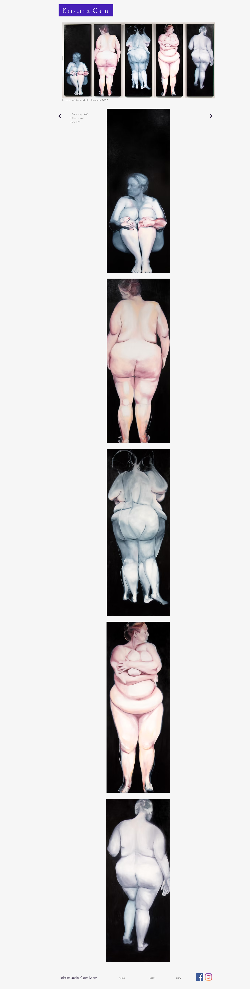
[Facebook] (199, 977)
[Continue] (60, 116)
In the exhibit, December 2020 (85, 100)
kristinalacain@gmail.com (78, 977)
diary (178, 978)
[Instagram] (208, 977)
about (152, 978)
